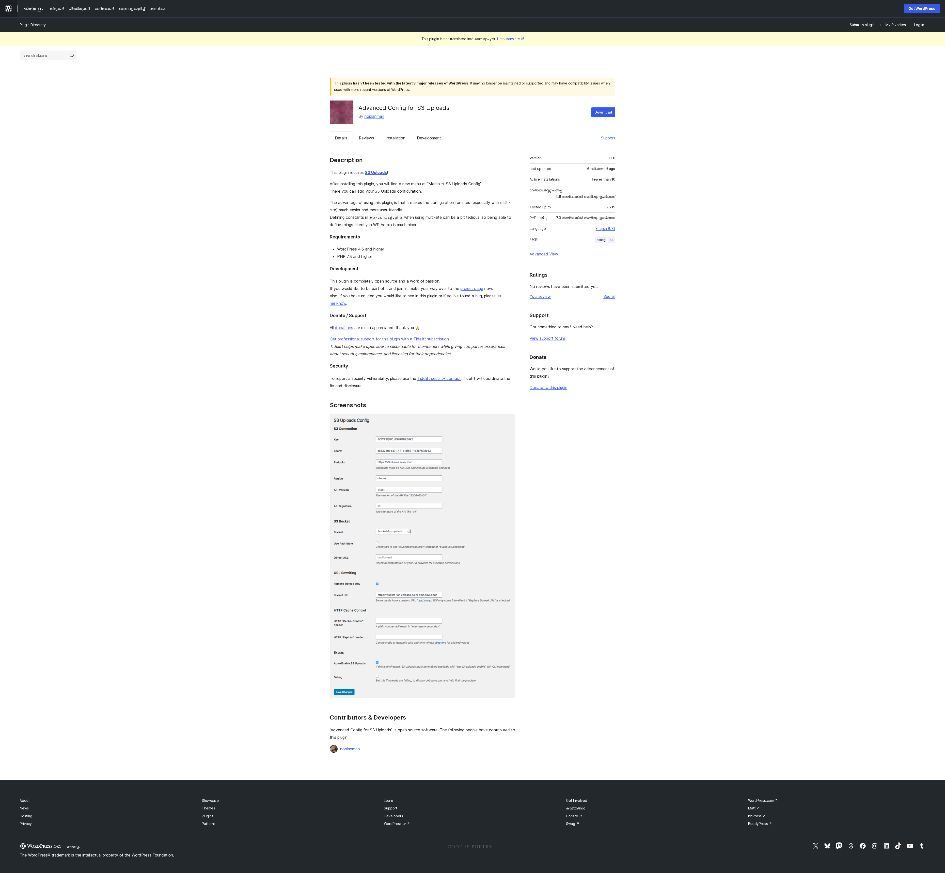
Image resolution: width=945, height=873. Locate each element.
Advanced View (544, 254)
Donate (574, 816)
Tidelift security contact (439, 378)
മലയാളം (73, 847)
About (25, 800)
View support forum (547, 338)
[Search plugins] (72, 55)
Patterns (209, 824)
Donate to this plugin (548, 387)
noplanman (374, 116)
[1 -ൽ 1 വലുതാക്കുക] (508, 420)
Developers (393, 816)
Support (608, 137)
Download (603, 112)
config (601, 240)
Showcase (210, 800)
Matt (754, 808)
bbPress (757, 816)
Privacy (26, 824)
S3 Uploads (376, 172)
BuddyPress (760, 824)
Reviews (366, 137)
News (24, 808)
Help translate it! (510, 39)
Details (341, 137)
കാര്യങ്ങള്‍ (575, 808)
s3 (611, 240)
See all (609, 296)
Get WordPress (921, 8)
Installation (395, 137)
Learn (388, 800)
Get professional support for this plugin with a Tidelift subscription (389, 338)
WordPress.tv (397, 824)
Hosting (26, 816)
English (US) (605, 228)
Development (429, 137)
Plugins (207, 816)
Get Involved (576, 800)
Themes (208, 808)
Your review (540, 296)
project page (471, 288)
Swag (572, 824)
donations (344, 327)
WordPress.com (763, 800)
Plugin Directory (33, 25)
